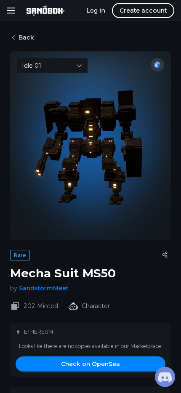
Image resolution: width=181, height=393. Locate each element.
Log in (95, 10)
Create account (143, 10)
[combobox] (52, 65)
